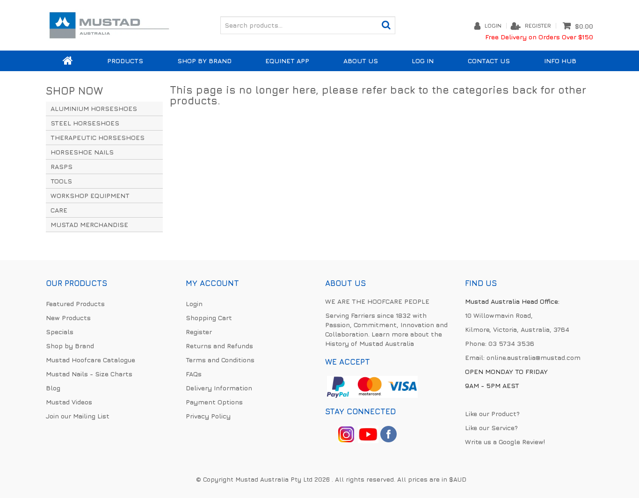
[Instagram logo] (346, 433)
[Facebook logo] (368, 433)
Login (493, 26)
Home (68, 61)
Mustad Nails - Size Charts (89, 374)
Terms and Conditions (220, 360)
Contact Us (489, 61)
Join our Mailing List (77, 416)
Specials (59, 332)
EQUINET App (287, 61)
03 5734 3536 (511, 343)
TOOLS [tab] (61, 181)
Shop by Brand (204, 61)
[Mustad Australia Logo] (109, 24)
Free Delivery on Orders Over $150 (539, 37)
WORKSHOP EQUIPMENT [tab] (90, 195)
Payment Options (214, 402)
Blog (53, 388)
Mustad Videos (69, 402)
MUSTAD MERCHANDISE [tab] (89, 224)
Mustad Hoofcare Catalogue (90, 360)
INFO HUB (560, 61)
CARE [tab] (59, 210)
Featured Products (75, 304)
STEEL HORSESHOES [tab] (85, 123)
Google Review (521, 442)
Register (538, 26)
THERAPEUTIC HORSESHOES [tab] (98, 137)
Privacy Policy (208, 416)
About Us (360, 61)
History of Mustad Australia (369, 343)
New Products (68, 318)
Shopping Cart (209, 318)
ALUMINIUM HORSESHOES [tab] (94, 108)
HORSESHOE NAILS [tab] (82, 152)
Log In (423, 61)
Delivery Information (219, 388)
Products (125, 61)
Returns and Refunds (219, 346)
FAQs (194, 374)
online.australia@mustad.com (534, 357)
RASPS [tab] (62, 166)
